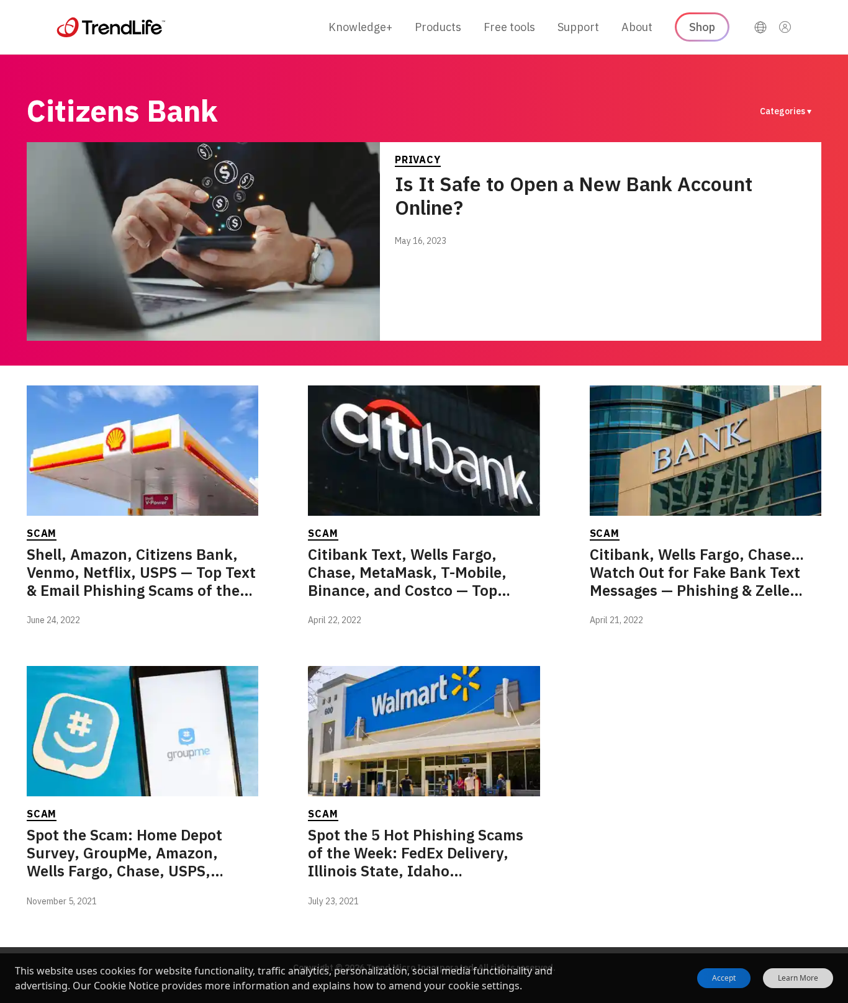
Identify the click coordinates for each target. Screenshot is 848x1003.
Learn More (798, 978)
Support (578, 27)
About (636, 27)
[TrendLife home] (111, 27)
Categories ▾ (785, 111)
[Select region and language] (760, 27)
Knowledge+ (360, 27)
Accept (724, 978)
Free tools (509, 27)
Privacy (418, 159)
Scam (41, 533)
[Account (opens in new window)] (785, 27)
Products (438, 27)
